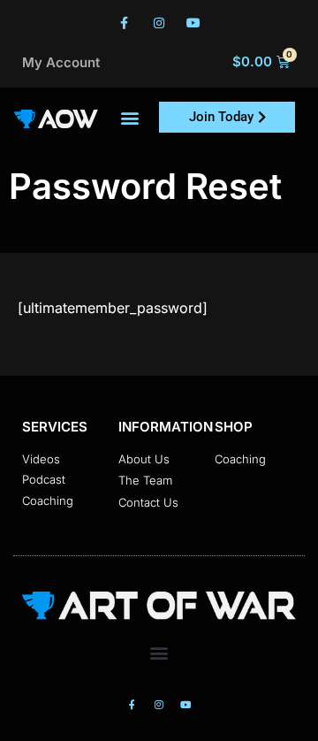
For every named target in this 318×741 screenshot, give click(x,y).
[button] (130, 117)
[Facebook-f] (124, 22)
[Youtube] (194, 22)
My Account (61, 62)
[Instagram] (158, 22)
